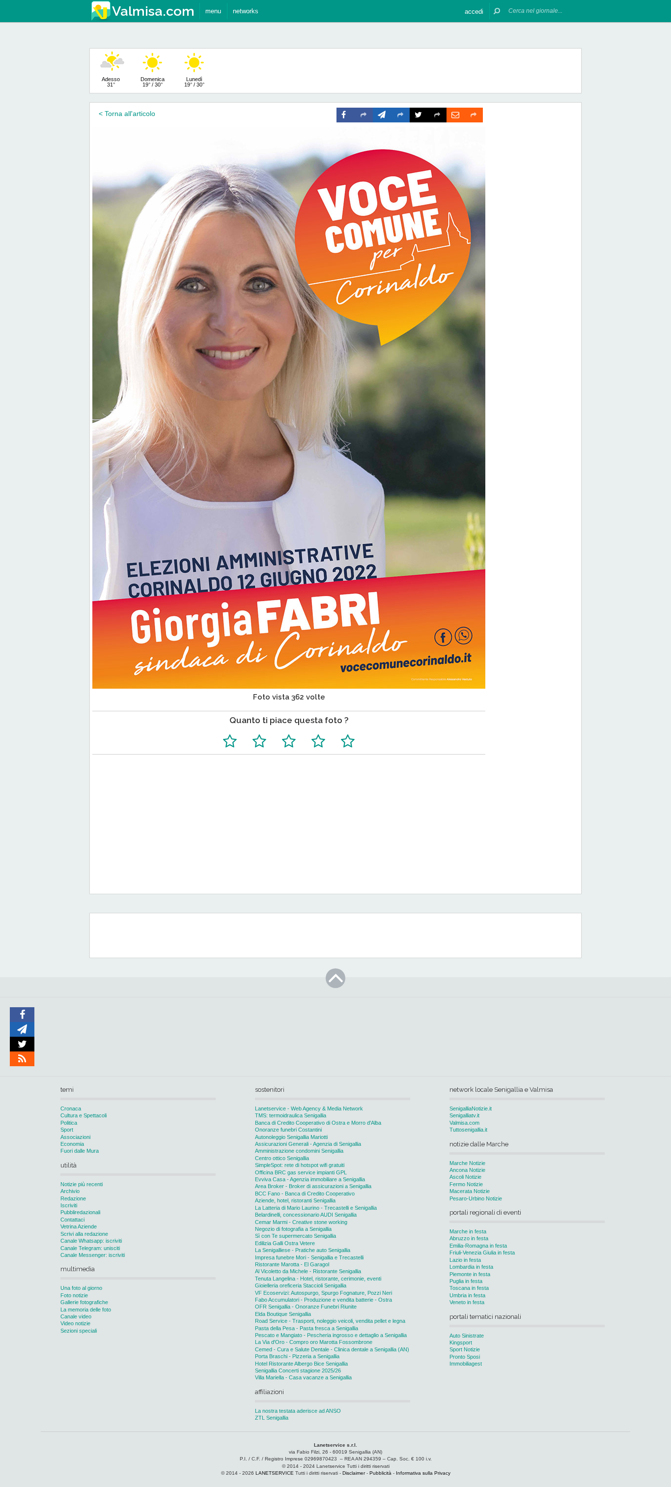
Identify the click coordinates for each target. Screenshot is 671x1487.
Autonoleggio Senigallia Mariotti (291, 1137)
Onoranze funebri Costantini (288, 1130)
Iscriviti (68, 1205)
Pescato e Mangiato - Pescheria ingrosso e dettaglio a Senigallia (331, 1335)
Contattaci (72, 1220)
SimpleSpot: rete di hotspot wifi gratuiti (299, 1165)
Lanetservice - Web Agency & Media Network (309, 1108)
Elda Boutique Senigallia (283, 1314)
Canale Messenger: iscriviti (92, 1255)
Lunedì (194, 81)
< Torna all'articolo (127, 113)
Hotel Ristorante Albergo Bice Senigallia (301, 1364)
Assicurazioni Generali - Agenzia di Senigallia (308, 1144)
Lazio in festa (465, 1260)
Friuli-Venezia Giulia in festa (482, 1252)
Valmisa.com (464, 1123)
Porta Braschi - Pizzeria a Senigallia (297, 1356)
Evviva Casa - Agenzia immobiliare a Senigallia (310, 1179)
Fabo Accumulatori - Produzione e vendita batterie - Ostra (323, 1300)
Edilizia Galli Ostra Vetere (285, 1243)
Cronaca (70, 1108)
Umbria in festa (467, 1295)
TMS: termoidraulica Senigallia (290, 1115)
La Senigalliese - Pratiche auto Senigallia (302, 1250)
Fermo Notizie (466, 1184)
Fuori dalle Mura (79, 1151)
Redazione (73, 1198)
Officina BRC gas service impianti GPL (301, 1172)
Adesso (111, 81)
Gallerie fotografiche (84, 1302)
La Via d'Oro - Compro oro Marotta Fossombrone (313, 1342)
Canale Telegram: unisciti (90, 1248)
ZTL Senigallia (271, 1418)
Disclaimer (353, 1473)
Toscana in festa (469, 1288)
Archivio (70, 1191)
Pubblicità (380, 1473)
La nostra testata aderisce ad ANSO (298, 1411)
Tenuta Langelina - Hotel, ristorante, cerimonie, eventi (318, 1279)
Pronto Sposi (464, 1357)
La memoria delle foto (85, 1309)
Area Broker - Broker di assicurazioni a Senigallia (313, 1186)
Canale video (75, 1316)
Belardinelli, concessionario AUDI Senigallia (306, 1215)
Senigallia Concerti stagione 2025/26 (298, 1370)
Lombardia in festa (471, 1267)
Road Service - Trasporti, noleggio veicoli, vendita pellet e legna (330, 1321)
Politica (68, 1123)
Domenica (152, 81)
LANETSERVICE (274, 1473)
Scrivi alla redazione (84, 1234)
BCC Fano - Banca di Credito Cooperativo (305, 1193)
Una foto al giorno (81, 1288)
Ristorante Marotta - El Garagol (292, 1264)
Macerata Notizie (469, 1191)
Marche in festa (467, 1231)
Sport (66, 1130)
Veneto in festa (466, 1302)
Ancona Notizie (467, 1170)
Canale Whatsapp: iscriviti (91, 1241)
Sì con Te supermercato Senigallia (295, 1236)
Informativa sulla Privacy (423, 1473)
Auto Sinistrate (466, 1336)
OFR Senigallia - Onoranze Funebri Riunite (306, 1307)
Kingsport (460, 1342)
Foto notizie (74, 1295)
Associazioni (75, 1137)
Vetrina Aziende (78, 1226)
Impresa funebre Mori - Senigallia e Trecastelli (309, 1257)
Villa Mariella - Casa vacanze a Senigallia (303, 1377)
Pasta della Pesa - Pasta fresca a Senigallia (306, 1328)
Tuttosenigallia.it (468, 1130)
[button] (474, 11)
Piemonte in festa (469, 1274)
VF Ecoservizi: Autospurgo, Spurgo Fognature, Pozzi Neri (323, 1293)
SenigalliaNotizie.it (470, 1108)
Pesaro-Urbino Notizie (475, 1198)
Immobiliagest (465, 1364)
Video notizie (75, 1323)
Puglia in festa (465, 1281)
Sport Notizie (464, 1349)
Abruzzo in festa (468, 1238)
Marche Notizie (467, 1163)
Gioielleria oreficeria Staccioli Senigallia (300, 1285)
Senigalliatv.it (464, 1115)
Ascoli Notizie (465, 1177)
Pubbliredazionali (80, 1212)
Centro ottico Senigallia (282, 1158)
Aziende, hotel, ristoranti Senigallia (295, 1200)
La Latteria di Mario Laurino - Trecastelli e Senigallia (316, 1208)
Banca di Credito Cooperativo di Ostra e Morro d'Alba (318, 1123)
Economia (72, 1144)
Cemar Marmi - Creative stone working (301, 1222)
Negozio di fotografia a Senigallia (293, 1229)
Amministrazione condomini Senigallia (299, 1151)
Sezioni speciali (78, 1331)
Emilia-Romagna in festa (478, 1246)
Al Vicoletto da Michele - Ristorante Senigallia (308, 1271)
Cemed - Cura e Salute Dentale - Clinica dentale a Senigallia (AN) (332, 1349)
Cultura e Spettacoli (83, 1115)
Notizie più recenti (81, 1184)
